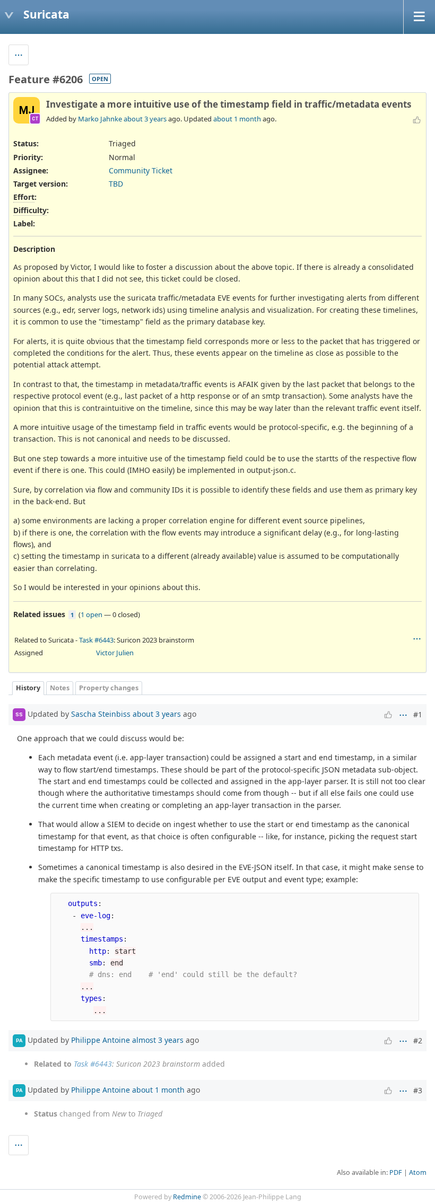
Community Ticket (140, 170)
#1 (417, 714)
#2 (417, 1040)
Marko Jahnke (100, 119)
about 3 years (145, 119)
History (28, 687)
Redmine (187, 1196)
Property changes (108, 687)
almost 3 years (158, 1040)
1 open (91, 614)
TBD (116, 184)
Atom (418, 1172)
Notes (59, 687)
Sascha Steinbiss (100, 714)
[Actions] (417, 639)
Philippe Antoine (100, 1040)
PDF (395, 1172)
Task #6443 (96, 640)
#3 (417, 1090)
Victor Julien (115, 652)
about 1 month (237, 119)
